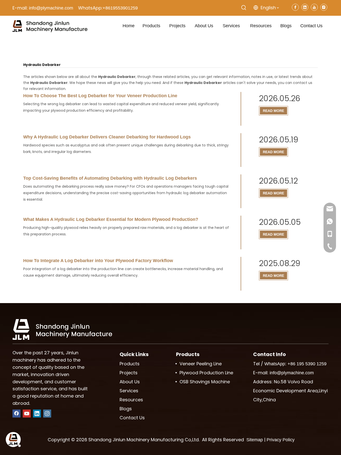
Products (130, 364)
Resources (131, 400)
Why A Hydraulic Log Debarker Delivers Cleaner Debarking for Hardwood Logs (107, 136)
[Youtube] (314, 7)
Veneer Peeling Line (200, 364)
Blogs (126, 409)
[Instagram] (323, 7)
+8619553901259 (120, 7)
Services (129, 391)
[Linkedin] (304, 7)
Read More (273, 111)
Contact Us (132, 418)
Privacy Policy (281, 439)
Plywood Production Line (206, 373)
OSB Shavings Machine (204, 382)
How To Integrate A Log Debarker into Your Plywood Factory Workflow (98, 260)
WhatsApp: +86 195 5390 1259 (295, 363)
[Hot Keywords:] (244, 7)
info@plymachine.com (51, 7)
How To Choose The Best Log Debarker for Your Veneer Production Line (100, 95)
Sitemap (254, 439)
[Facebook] (295, 7)
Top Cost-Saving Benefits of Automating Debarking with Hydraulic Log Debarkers (110, 178)
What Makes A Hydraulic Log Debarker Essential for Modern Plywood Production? (110, 219)
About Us (130, 382)
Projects (129, 373)
